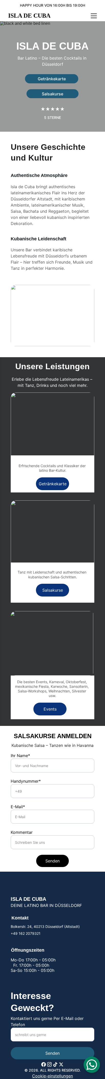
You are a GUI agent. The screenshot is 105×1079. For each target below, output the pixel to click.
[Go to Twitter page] (61, 1064)
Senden (52, 860)
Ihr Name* (20, 755)
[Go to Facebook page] (43, 1064)
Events (50, 709)
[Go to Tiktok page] (55, 1064)
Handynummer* (26, 781)
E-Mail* (18, 806)
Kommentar (22, 832)
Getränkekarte (52, 78)
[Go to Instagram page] (49, 1064)
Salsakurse (52, 93)
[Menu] (94, 16)
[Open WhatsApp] (92, 1064)
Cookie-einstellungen (52, 1075)
